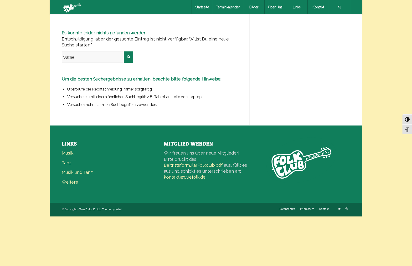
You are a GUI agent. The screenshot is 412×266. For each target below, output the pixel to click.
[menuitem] (202, 7)
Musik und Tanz (77, 172)
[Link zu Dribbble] (346, 208)
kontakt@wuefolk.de (185, 177)
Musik (67, 153)
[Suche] (339, 7)
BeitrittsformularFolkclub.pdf (193, 165)
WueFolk (85, 209)
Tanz (66, 162)
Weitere (70, 182)
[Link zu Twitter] (339, 208)
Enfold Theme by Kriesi (107, 209)
